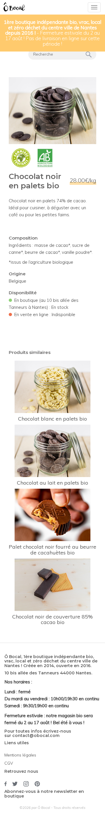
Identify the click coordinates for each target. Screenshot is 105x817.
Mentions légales (20, 755)
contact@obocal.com (36, 735)
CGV (8, 763)
